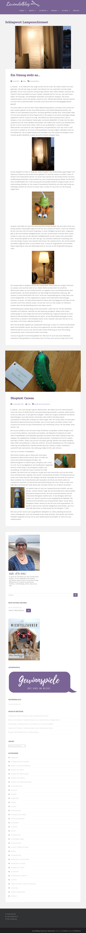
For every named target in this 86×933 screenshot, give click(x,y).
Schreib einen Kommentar (42, 404)
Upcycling (14, 888)
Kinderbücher (16, 835)
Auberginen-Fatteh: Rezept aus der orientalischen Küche (28, 716)
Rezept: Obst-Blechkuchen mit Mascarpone (23, 732)
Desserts (14, 790)
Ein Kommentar (34, 81)
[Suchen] (75, 595)
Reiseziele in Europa (18, 863)
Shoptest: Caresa (22, 398)
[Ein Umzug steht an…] (43, 47)
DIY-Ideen (65, 10)
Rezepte (31, 10)
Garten (13, 802)
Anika (24, 81)
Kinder (13, 831)
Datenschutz (51, 931)
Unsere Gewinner (14, 704)
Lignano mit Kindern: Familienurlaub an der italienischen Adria (30, 728)
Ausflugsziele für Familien (20, 762)
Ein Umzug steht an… (25, 75)
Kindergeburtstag (17, 839)
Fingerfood (15, 798)
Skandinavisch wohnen (19, 876)
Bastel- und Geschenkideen (20, 766)
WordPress (77, 931)
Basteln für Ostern (17, 770)
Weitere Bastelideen (18, 892)
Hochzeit (14, 827)
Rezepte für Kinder (17, 867)
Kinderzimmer (16, 843)
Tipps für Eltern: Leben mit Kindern (23, 884)
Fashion (14, 794)
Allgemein (14, 757)
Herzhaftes (15, 823)
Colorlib (64, 931)
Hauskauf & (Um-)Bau (18, 815)
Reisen (13, 851)
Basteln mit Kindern (18, 778)
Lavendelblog (36, 931)
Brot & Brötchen (16, 786)
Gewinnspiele (16, 810)
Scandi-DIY (15, 872)
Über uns (76, 10)
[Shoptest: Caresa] (43, 371)
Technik (14, 880)
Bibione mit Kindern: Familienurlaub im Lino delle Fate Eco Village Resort (34, 720)
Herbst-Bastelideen (18, 819)
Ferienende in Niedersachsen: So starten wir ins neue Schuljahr (30, 724)
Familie (21, 10)
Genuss (13, 806)
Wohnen (54, 10)
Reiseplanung (16, 855)
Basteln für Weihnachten (20, 774)
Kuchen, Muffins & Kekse (20, 847)
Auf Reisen (42, 10)
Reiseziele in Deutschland (20, 859)
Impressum (43, 931)
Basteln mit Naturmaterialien (21, 782)
